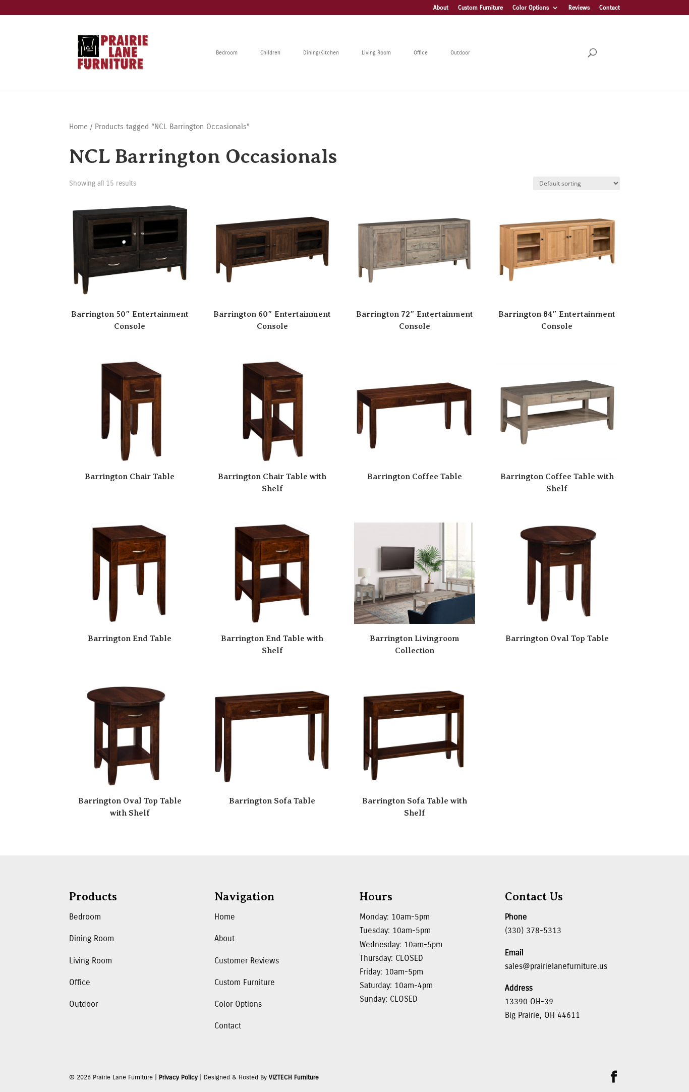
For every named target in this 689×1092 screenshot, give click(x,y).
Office (421, 52)
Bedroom (227, 52)
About (440, 8)
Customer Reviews (246, 960)
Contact (609, 8)
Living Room (376, 52)
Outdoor (460, 52)
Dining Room (91, 938)
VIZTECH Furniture (294, 1077)
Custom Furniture (480, 8)
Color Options (530, 8)
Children (270, 52)
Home (78, 126)
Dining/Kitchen (321, 52)
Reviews (579, 8)
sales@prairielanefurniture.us (556, 966)
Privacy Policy (178, 1077)
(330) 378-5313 (533, 930)
